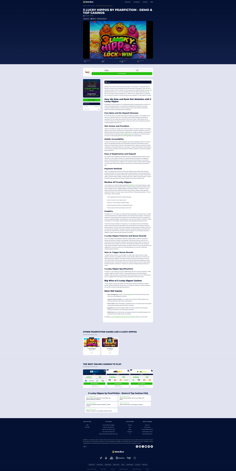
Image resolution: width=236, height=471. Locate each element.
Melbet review (118, 385)
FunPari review (142, 385)
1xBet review (94, 385)
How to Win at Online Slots (108, 431)
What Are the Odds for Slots (108, 429)
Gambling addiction (124, 469)
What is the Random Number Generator (108, 434)
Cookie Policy (103, 469)
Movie (129, 429)
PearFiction (97, 106)
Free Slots (145, 2)
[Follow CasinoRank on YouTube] (146, 446)
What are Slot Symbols (108, 427)
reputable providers (127, 134)
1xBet (87, 425)
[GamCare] (120, 458)
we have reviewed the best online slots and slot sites (123, 316)
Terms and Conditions (91, 469)
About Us (147, 425)
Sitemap (147, 469)
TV (129, 434)
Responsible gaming (136, 469)
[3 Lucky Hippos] (91, 346)
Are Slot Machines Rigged (108, 425)
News (151, 2)
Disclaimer (113, 469)
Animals (130, 425)
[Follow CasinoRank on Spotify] (149, 446)
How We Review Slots (147, 434)
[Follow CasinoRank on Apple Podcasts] (152, 446)
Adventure (129, 431)
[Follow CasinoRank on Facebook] (137, 446)
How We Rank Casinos (147, 431)
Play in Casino (118, 39)
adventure (129, 294)
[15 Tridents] (109, 346)
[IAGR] (129, 458)
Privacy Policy (147, 427)
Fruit (130, 427)
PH (84, 446)
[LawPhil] (106, 458)
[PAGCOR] (101, 458)
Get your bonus (122, 73)
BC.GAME (87, 427)
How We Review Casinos (147, 429)
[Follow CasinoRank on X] (143, 446)
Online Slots (128, 2)
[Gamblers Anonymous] (112, 458)
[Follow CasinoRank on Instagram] (140, 446)
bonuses (147, 90)
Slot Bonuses (137, 2)
